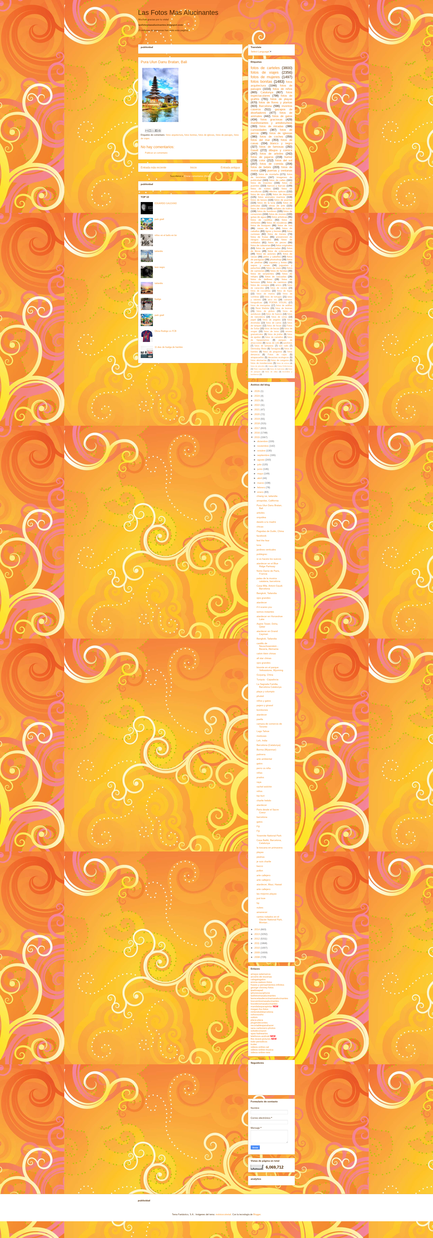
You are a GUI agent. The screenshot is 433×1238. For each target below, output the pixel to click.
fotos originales (284, 245)
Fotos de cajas (277, 354)
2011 (257, 943)
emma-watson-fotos (261, 982)
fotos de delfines (261, 279)
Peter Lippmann (260, 369)
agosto (261, 459)
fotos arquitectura (174, 135)
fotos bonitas (190, 135)
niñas (259, 772)
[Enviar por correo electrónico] (146, 130)
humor (288, 157)
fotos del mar (260, 140)
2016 (257, 432)
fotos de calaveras (260, 245)
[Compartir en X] (153, 130)
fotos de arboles (271, 153)
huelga (158, 299)
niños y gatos (264, 700)
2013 (257, 934)
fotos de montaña (269, 174)
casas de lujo (265, 228)
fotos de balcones (277, 369)
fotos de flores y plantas (275, 102)
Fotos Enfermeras (284, 366)
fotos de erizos (283, 363)
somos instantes (265, 611)
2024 (257, 395)
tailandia (159, 251)
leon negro (160, 267)
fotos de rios (285, 225)
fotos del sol (283, 160)
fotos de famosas (271, 146)
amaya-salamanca (260, 974)
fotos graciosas (271, 119)
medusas (261, 736)
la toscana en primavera (269, 847)
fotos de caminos (277, 282)
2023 (257, 400)
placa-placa (257, 1020)
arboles (261, 512)
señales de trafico (282, 208)
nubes (260, 907)
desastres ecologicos (278, 357)
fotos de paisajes (224, 135)
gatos (260, 763)
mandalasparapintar (261, 1006)
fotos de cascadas (275, 276)
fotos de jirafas (275, 334)
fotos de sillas (271, 372)
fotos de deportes (282, 194)
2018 (257, 423)
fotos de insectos (261, 182)
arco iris (272, 300)
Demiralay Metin (259, 349)
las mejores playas (267, 893)
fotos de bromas (283, 308)
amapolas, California (268, 500)
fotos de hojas (284, 291)
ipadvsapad (257, 990)
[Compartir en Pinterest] (159, 130)
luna (259, 545)
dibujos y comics (280, 150)
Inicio (193, 167)
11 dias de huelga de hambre (169, 347)
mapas (271, 366)
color (262, 160)
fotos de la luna (266, 202)
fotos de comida (271, 163)
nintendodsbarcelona (262, 1011)
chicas (260, 526)
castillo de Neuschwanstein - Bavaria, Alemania (267, 646)
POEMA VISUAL (278, 302)
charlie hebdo (264, 800)
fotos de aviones (266, 253)
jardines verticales (266, 549)
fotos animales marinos (271, 197)
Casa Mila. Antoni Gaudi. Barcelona (270, 587)
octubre (261, 450)
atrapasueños (257, 357)
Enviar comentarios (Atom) (197, 176)
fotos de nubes (261, 188)
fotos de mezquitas (260, 305)
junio (260, 469)
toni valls (283, 346)
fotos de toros (271, 331)
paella (260, 719)
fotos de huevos (274, 314)
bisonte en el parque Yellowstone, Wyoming (270, 669)
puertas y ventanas (279, 170)
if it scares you (264, 607)
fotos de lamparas (264, 346)
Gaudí (254, 150)
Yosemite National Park (269, 835)
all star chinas (264, 658)
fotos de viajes (265, 72)
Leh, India (262, 740)
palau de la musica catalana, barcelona (268, 580)
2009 (257, 952)
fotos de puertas (283, 200)
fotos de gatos (282, 116)
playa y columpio (266, 691)
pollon (260, 870)
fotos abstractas (259, 360)
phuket (260, 696)
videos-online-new (260, 1052)
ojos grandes (263, 598)
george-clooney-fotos (262, 987)
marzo (261, 482)
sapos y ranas (260, 265)
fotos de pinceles (258, 366)
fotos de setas (279, 317)
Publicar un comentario (156, 153)
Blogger (256, 1214)
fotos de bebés (261, 167)
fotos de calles (277, 180)
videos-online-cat (260, 1047)
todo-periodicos (259, 1041)
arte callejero (263, 875)
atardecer (262, 602)
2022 (257, 405)
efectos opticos (277, 191)
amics (278, 285)
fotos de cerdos (278, 288)
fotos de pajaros (262, 157)
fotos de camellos (274, 337)
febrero (261, 487)
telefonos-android (260, 1036)
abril (260, 478)
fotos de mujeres (265, 77)
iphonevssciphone (260, 993)
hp (258, 903)
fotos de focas (274, 326)
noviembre (263, 445)
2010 (257, 947)
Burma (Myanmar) (266, 749)
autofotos (287, 343)
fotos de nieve (258, 208)
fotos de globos (266, 311)
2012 (257, 938)
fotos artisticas (279, 217)
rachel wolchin (264, 786)
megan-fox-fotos (259, 1009)
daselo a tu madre (266, 522)
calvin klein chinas (266, 653)
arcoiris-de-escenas (261, 976)
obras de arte (277, 205)
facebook (261, 535)
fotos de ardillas (284, 305)
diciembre (262, 441)
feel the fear (263, 540)
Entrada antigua (230, 167)
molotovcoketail (223, 1214)
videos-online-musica (262, 1049)
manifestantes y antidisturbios (271, 123)
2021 (257, 409)
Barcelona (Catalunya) (269, 745)
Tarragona (275, 349)
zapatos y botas (278, 262)
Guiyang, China (265, 674)
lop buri (261, 795)
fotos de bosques (260, 225)
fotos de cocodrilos (261, 291)
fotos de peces (277, 242)
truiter (254, 1044)
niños (259, 791)
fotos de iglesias (206, 135)
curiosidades (259, 129)
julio (259, 464)
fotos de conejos (260, 285)
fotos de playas (281, 99)
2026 (257, 391)
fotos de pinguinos (272, 352)
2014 (257, 929)
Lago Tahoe (263, 731)
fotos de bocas (272, 328)
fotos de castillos (261, 219)
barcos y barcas (276, 185)
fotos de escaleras (277, 222)
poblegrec (262, 554)
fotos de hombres (266, 211)
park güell (159, 219)
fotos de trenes (277, 234)
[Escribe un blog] (150, 130)
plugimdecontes (259, 1022)
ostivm (254, 1017)
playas (260, 852)
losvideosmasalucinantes (264, 1003)
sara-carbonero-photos (263, 1028)
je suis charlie (264, 861)
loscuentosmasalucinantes (265, 1001)
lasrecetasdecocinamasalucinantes (269, 998)
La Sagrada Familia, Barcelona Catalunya (269, 685)
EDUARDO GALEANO (166, 203)
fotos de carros (274, 323)
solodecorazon (258, 1030)
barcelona (262, 817)
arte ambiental (264, 759)
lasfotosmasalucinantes (263, 995)
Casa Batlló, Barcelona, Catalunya (269, 841)
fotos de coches (271, 136)
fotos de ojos (258, 194)
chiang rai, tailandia (267, 496)
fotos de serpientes (262, 273)
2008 (257, 957)
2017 (257, 428)
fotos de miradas (271, 126)
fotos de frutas (259, 237)
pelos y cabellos (272, 256)
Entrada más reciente (153, 167)
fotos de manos (266, 294)
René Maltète (262, 308)
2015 (257, 437)
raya (259, 782)
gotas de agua (258, 217)
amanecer (262, 912)
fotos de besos (259, 200)
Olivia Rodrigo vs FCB (165, 331)
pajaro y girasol (265, 705)
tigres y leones (273, 231)
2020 (257, 414)
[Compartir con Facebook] (156, 130)
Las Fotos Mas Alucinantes (178, 12)
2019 (257, 418)
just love (261, 898)
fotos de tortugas (273, 297)
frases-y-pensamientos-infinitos (267, 984)
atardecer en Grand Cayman (267, 632)
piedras (261, 857)
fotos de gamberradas (268, 248)
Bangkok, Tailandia (267, 593)
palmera (261, 754)
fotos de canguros (280, 360)
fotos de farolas (278, 270)
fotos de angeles (272, 320)
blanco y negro (281, 143)
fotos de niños (282, 89)
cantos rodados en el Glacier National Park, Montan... (269, 919)
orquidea (261, 517)
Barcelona (265, 106)
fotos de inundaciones (261, 363)
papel (253, 320)
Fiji (258, 826)
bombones (262, 710)
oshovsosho (257, 1014)
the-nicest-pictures (260, 1038)
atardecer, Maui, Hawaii (269, 884)
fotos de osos (273, 268)
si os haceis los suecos (269, 559)
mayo (260, 473)
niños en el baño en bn (166, 235)
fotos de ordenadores (280, 251)
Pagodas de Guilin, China (270, 531)
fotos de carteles (265, 68)
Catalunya (266, 92)
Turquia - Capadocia (267, 679)
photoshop (275, 259)
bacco (260, 866)
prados (260, 777)
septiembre (263, 455)
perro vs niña (264, 768)
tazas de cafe (272, 343)
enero (260, 492)
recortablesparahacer (262, 1025)
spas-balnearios (259, 1033)
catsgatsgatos (258, 979)
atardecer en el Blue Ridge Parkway (267, 565)
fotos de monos (277, 214)
